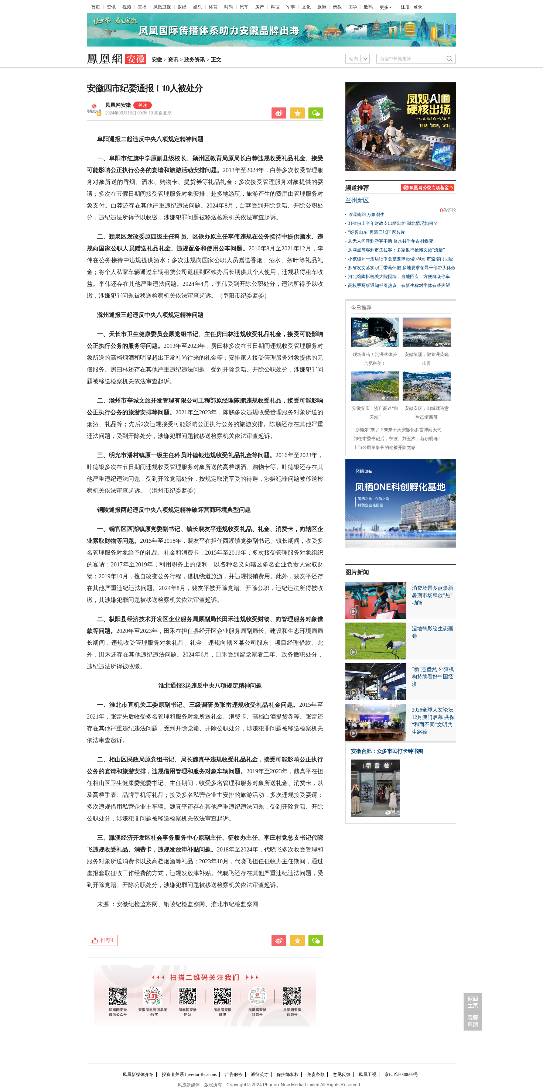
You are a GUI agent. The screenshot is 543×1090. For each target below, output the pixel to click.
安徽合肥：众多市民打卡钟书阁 (387, 751)
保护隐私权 (288, 1074)
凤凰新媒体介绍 (138, 1074)
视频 (126, 7)
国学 (352, 7)
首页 (95, 7)
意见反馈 (342, 1074)
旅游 (321, 7)
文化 (306, 7)
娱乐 (197, 7)
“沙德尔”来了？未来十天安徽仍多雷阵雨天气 (397, 429)
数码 (368, 7)
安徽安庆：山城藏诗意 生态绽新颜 (426, 413)
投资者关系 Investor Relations (189, 1074)
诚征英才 (260, 1074)
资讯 (111, 7)
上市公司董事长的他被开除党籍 (385, 447)
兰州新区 (357, 200)
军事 (290, 7)
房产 (259, 7)
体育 (213, 7)
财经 (182, 7)
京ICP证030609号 (401, 1074)
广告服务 (234, 1074)
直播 (142, 7)
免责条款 (316, 1074)
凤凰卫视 (162, 7)
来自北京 (138, 113)
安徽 (157, 59)
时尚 (228, 7)
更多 (384, 7)
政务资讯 (194, 59)
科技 (275, 7)
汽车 (244, 7)
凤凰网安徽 (118, 105)
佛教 (337, 7)
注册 (405, 7)
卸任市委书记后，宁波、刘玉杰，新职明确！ (398, 438)
